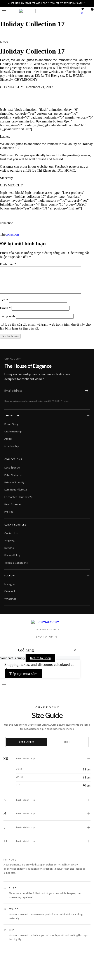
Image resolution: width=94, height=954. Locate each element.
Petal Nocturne (13, 475)
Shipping (9, 540)
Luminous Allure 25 (15, 489)
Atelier (8, 438)
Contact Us (10, 533)
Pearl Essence (12, 504)
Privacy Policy (12, 555)
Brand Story (11, 424)
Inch (67, 742)
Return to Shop (40, 658)
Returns (9, 547)
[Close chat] (85, 827)
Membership (11, 446)
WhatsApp (10, 598)
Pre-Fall (8, 511)
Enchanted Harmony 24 (18, 497)
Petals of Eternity (14, 482)
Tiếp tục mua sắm (23, 673)
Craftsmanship (12, 431)
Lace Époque (12, 467)
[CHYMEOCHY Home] (47, 622)
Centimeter (26, 742)
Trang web (7, 316)
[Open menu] (3, 11)
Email (5, 308)
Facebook (10, 591)
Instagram (10, 584)
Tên (4, 300)
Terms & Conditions (16, 562)
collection (12, 234)
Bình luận (8, 264)
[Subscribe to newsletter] (87, 391)
